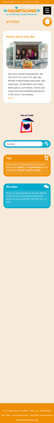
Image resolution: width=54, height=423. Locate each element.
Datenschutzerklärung (27, 419)
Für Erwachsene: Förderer (15, 410)
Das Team (6, 415)
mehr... (11, 97)
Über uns (34, 410)
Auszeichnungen (20, 415)
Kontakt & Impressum (42, 415)
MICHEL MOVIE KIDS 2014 (20, 37)
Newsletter (46, 410)
